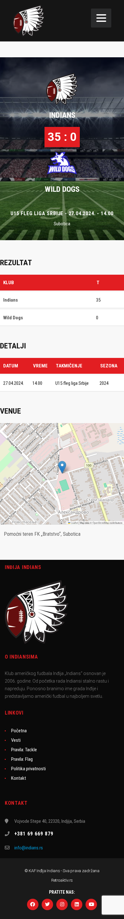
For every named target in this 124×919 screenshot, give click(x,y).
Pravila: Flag (22, 759)
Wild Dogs (62, 189)
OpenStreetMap (101, 522)
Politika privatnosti (28, 769)
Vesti (16, 740)
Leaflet (74, 522)
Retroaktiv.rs (62, 880)
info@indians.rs (28, 848)
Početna (19, 731)
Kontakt (18, 778)
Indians (62, 115)
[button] (62, 467)
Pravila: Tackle (24, 750)
